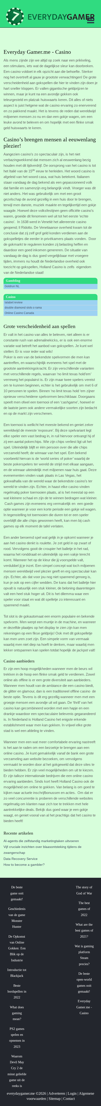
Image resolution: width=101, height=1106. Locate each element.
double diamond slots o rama (23, 307)
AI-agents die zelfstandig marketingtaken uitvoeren (41, 841)
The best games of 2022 (84, 909)
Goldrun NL (12, 286)
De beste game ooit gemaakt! (16, 893)
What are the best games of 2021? (84, 930)
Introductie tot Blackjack (16, 973)
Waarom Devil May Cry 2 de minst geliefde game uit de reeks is (17, 1071)
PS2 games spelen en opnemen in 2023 (17, 1037)
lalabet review (14, 302)
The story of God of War (84, 890)
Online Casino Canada (19, 313)
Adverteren (56, 1093)
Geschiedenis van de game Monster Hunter (16, 917)
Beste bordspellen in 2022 (17, 991)
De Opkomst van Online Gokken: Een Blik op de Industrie (17, 948)
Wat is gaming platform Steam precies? (84, 955)
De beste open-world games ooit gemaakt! (84, 982)
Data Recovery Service (21, 859)
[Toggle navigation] (90, 21)
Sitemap (55, 1099)
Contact (69, 1099)
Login (72, 1093)
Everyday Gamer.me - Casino (84, 1007)
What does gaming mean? (17, 1013)
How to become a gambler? (24, 864)
